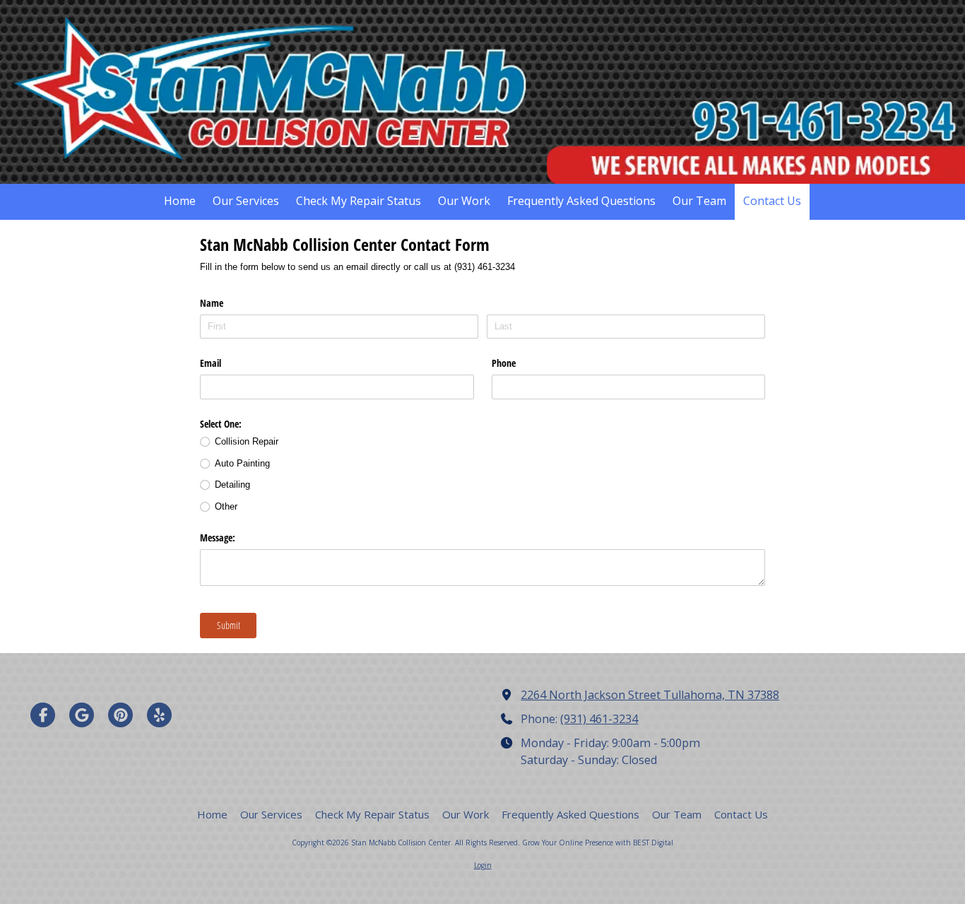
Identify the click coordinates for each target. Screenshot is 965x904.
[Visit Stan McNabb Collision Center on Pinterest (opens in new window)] (120, 715)
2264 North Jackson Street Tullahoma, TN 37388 (650, 695)
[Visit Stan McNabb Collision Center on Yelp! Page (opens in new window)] (159, 715)
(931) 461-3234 (599, 719)
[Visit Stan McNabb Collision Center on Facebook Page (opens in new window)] (42, 715)
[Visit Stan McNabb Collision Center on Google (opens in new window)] (81, 715)
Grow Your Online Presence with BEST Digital (597, 842)
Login (483, 865)
